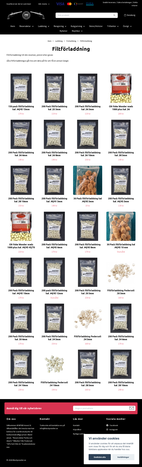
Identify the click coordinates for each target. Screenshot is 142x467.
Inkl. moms (43, 4)
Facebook (113, 425)
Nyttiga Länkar (79, 434)
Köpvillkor (77, 429)
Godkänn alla (100, 457)
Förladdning (71, 41)
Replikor (76, 30)
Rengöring (59, 26)
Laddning (42, 26)
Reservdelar (25, 26)
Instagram (113, 429)
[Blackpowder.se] (39, 15)
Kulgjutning (76, 26)
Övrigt (126, 26)
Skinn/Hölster (96, 26)
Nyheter (63, 30)
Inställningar (123, 457)
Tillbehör (111, 26)
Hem (12, 26)
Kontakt (76, 425)
